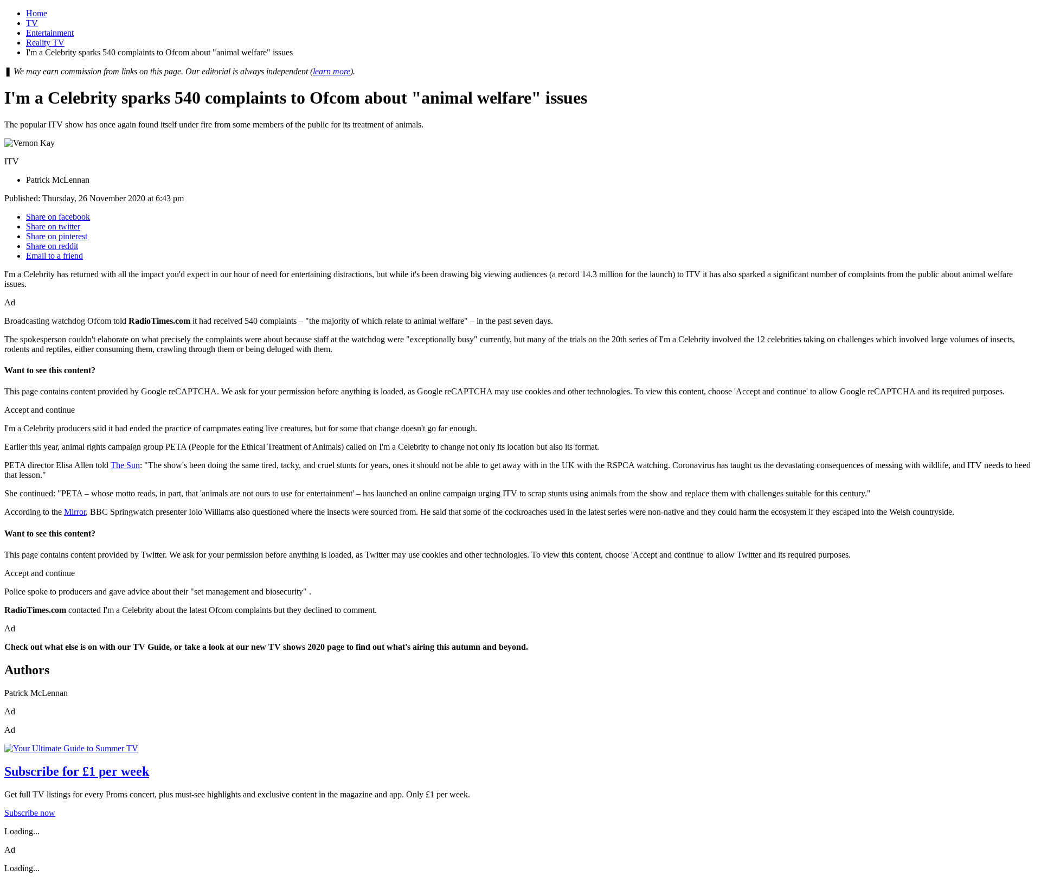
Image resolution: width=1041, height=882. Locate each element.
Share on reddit (52, 246)
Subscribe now (29, 812)
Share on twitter (53, 226)
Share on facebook (58, 216)
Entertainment (50, 32)
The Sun (125, 465)
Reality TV (45, 42)
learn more (331, 71)
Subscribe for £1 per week (76, 771)
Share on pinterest (56, 236)
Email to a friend (54, 255)
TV (32, 23)
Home (36, 13)
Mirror (75, 511)
